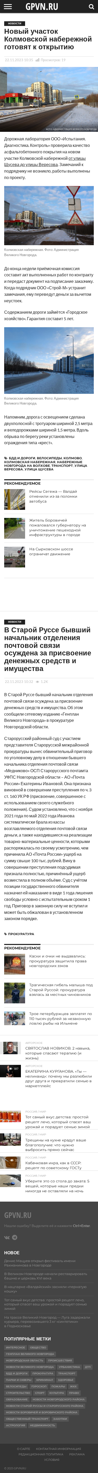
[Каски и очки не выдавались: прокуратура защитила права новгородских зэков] (14, 964)
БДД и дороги (22, 458)
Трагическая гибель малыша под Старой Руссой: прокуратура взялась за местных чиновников (61, 990)
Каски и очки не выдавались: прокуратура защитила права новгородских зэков (58, 961)
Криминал (44, 1380)
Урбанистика (69, 1367)
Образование (17, 1399)
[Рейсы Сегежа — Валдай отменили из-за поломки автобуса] (14, 499)
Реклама (77, 1454)
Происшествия (60, 1360)
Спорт (39, 1393)
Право (74, 1393)
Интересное (15, 1347)
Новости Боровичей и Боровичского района (41, 1412)
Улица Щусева (39, 469)
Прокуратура (21, 934)
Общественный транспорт (27, 1419)
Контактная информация (58, 1449)
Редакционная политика (41, 1454)
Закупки (60, 1419)
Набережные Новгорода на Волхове (43, 464)
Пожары (58, 1386)
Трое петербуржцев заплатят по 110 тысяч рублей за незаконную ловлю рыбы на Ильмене (60, 1018)
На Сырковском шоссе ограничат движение (51, 551)
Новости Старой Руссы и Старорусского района (44, 1406)
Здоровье (65, 1380)
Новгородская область (24, 1360)
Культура (56, 1393)
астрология (15, 1425)
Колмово (73, 458)
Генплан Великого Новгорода (30, 1354)
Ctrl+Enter (81, 1225)
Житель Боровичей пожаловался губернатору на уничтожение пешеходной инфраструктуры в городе (57, 527)
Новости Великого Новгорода (30, 1367)
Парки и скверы (18, 1380)
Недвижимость (42, 1425)
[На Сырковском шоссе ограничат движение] (14, 557)
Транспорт (62, 466)
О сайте (23, 1449)
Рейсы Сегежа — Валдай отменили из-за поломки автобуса (53, 496)
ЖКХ (73, 1386)
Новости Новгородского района (59, 1399)
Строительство (18, 1393)
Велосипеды (49, 458)
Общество (38, 1347)
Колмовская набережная (29, 462)
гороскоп (39, 1386)
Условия (51, 1460)
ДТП (88, 1367)
